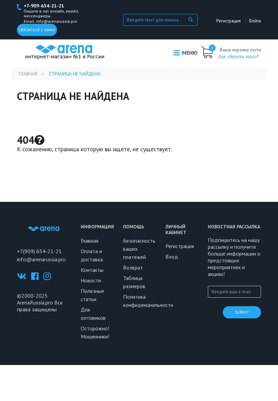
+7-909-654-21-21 (44, 5)
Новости (91, 280)
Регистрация (228, 21)
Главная (28, 74)
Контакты (92, 269)
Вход (171, 256)
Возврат (133, 267)
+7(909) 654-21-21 (39, 251)
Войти (255, 21)
